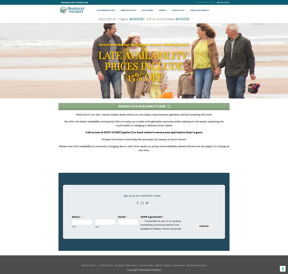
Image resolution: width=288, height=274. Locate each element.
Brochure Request (197, 265)
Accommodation (106, 10)
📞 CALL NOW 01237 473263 (203, 2)
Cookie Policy (106, 265)
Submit (204, 226)
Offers (162, 10)
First (74, 227)
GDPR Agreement (152, 217)
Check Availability (199, 10)
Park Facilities (128, 10)
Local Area (147, 10)
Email (122, 217)
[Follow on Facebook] (137, 203)
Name (76, 217)
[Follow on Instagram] (142, 203)
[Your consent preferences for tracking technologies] (283, 269)
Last (97, 227)
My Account (223, 2)
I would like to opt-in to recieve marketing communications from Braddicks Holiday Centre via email (160, 225)
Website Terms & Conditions (170, 265)
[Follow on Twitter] (146, 203)
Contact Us (178, 10)
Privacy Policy (89, 265)
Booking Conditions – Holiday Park (134, 265)
